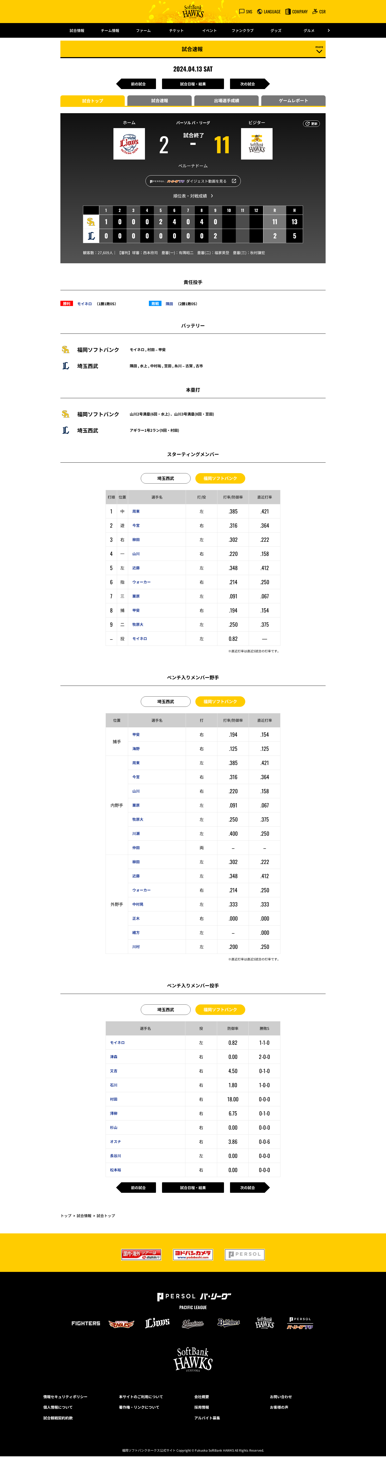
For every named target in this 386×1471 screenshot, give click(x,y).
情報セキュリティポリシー (65, 1396)
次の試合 (247, 83)
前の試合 (138, 83)
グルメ (309, 30)
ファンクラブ (243, 30)
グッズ (275, 30)
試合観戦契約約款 (58, 1417)
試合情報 (77, 30)
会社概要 (201, 1396)
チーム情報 (110, 30)
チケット (176, 30)
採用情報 (201, 1407)
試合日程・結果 (193, 83)
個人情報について (58, 1407)
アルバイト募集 (207, 1417)
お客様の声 (279, 1407)
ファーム (143, 30)
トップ (65, 1215)
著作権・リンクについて (139, 1407)
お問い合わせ (281, 1396)
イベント (209, 30)
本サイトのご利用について (141, 1396)
